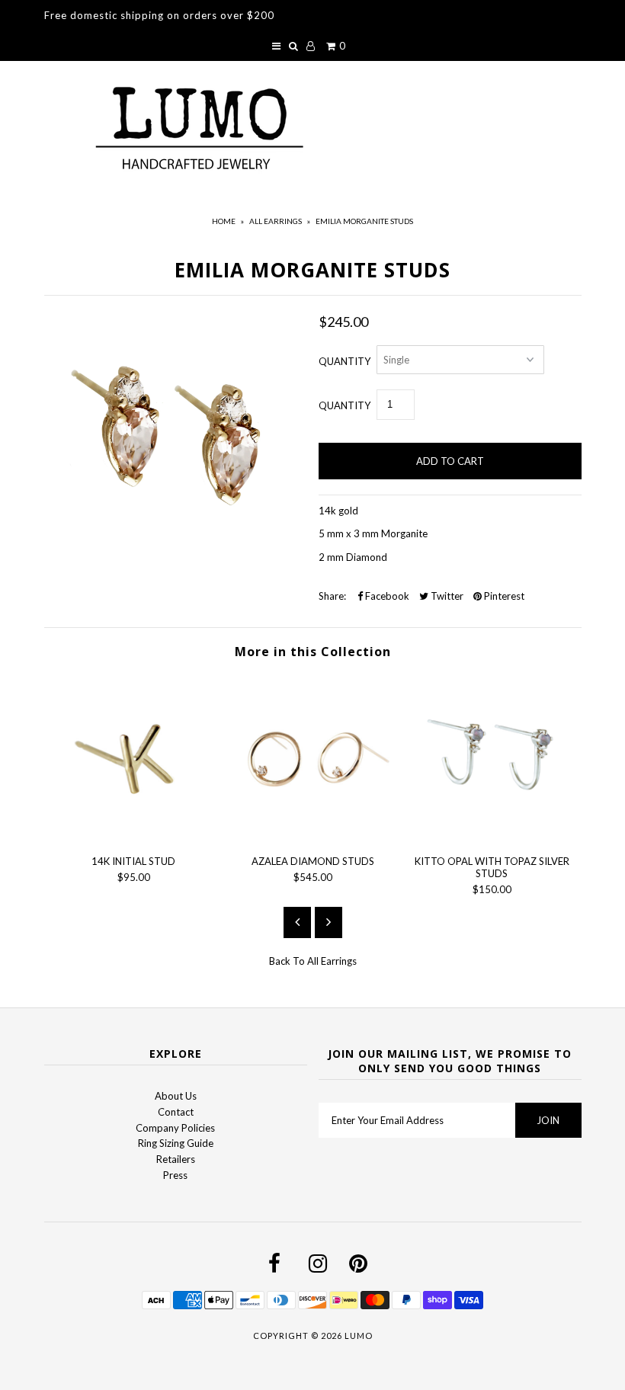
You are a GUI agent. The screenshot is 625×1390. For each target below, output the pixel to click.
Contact (176, 1112)
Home (224, 221)
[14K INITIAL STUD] (134, 835)
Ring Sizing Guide (175, 1143)
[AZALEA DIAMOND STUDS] (313, 835)
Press (175, 1175)
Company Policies (175, 1128)
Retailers (175, 1159)
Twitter (445, 596)
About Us (176, 1096)
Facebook (386, 596)
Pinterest (503, 596)
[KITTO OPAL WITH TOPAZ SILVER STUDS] (492, 835)
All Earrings (275, 221)
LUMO (359, 1335)
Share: (332, 596)
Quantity (344, 361)
